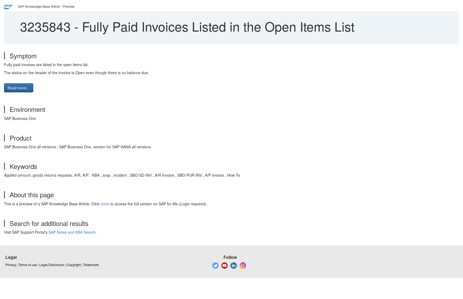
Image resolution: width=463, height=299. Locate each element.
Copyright (73, 264)
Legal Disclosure (51, 264)
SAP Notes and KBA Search (72, 232)
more (104, 203)
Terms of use (27, 264)
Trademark (91, 264)
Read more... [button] (19, 87)
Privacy (10, 264)
